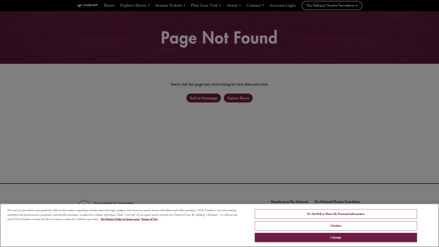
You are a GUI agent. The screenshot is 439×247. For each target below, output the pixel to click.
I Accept (336, 237)
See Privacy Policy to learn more (120, 219)
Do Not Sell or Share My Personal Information (335, 214)
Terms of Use (149, 219)
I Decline (335, 226)
